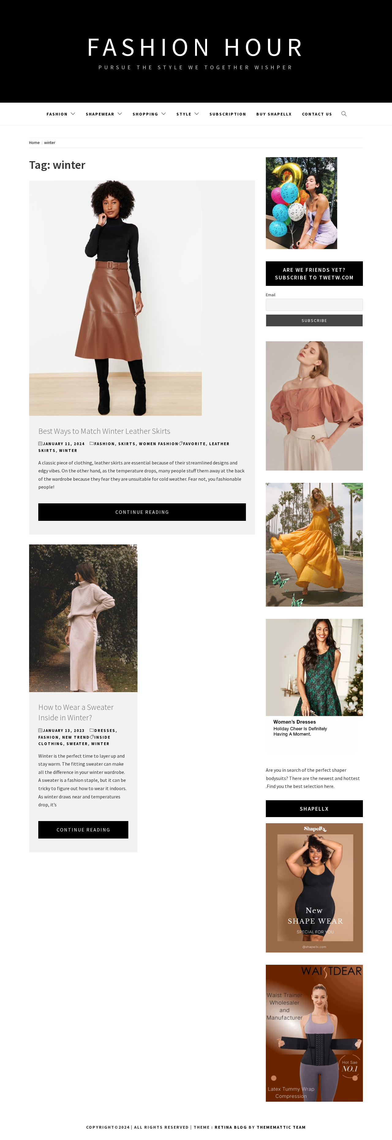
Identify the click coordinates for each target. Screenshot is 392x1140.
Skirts (127, 443)
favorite (194, 443)
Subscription (227, 114)
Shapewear (100, 114)
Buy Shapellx (274, 114)
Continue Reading (142, 512)
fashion (104, 443)
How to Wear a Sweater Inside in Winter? (76, 712)
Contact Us (317, 114)
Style (183, 114)
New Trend (76, 737)
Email (270, 294)
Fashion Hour (196, 46)
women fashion (159, 443)
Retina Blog (231, 1127)
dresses (104, 730)
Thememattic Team (281, 1127)
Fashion (57, 114)
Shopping (145, 114)
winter (68, 450)
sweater (77, 743)
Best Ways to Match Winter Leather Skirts (104, 431)
